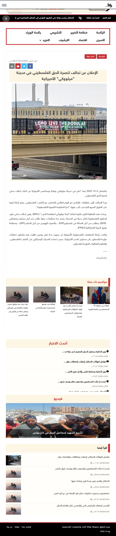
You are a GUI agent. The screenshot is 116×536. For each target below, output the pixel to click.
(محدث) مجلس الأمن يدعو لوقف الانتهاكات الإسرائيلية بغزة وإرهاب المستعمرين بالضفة (72, 311)
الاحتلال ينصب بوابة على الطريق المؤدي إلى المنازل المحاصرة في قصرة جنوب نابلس (46, 18)
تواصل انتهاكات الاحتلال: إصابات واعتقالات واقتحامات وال (83, 457)
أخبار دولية (90, 56)
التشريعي (55, 33)
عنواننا (17, 527)
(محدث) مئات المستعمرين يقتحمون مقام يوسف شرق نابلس (82, 469)
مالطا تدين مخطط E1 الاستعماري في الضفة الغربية (99, 308)
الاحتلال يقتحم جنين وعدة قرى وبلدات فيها (90, 481)
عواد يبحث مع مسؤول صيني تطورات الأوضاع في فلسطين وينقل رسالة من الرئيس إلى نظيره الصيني (17, 309)
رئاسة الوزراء (33, 33)
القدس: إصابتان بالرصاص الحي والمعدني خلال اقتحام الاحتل (83, 505)
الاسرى (100, 40)
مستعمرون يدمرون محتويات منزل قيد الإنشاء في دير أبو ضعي (81, 493)
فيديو (58, 399)
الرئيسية (102, 56)
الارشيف (64, 40)
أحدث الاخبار (58, 343)
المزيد (46, 40)
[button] (14, 416)
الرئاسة (100, 33)
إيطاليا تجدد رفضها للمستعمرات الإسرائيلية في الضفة (45, 308)
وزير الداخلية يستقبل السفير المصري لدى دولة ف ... (84, 352)
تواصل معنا (26, 527)
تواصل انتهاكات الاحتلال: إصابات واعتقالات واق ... (85, 362)
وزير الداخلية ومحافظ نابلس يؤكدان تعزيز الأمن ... (85, 372)
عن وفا (9, 527)
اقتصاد (82, 40)
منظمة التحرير (79, 33)
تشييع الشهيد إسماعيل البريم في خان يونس (58, 433)
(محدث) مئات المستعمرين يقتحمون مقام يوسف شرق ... (82, 382)
